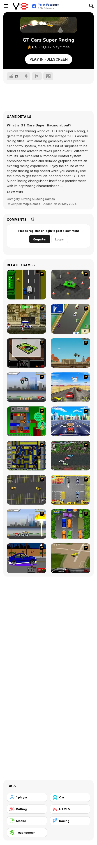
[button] (15, 191)
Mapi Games (31, 204)
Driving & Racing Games (38, 199)
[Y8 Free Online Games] (20, 6)
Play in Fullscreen (49, 59)
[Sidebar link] (5, 6)
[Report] (37, 76)
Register (40, 239)
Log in (59, 239)
